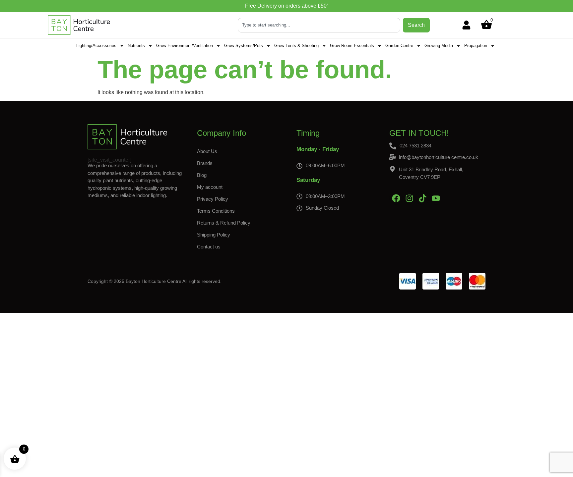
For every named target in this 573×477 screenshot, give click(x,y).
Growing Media (438, 45)
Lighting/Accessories (96, 45)
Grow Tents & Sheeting (296, 45)
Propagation (475, 45)
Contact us (209, 246)
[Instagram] (409, 198)
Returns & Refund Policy (223, 223)
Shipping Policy (213, 235)
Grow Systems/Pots (243, 45)
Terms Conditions (216, 211)
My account (210, 187)
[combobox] (319, 25)
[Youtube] (435, 198)
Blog (202, 175)
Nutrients (136, 45)
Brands (205, 163)
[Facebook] (396, 198)
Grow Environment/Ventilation (184, 45)
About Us (207, 151)
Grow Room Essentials (352, 45)
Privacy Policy (212, 199)
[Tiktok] (422, 198)
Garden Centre (399, 45)
